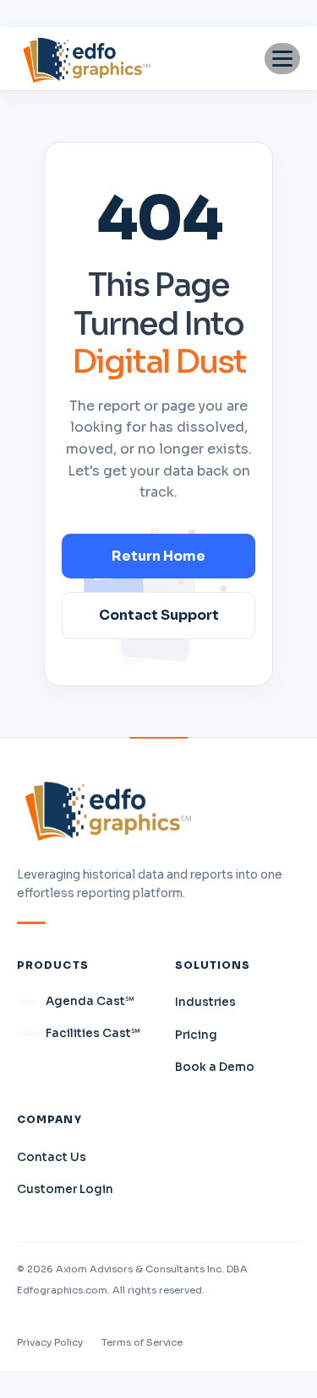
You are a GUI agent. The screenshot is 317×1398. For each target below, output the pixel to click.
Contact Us (51, 1157)
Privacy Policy (50, 1342)
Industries (205, 1002)
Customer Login (65, 1189)
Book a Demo (214, 1067)
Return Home (158, 556)
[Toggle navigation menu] (282, 58)
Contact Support (159, 615)
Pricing (196, 1035)
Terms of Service (142, 1342)
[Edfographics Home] (86, 58)
